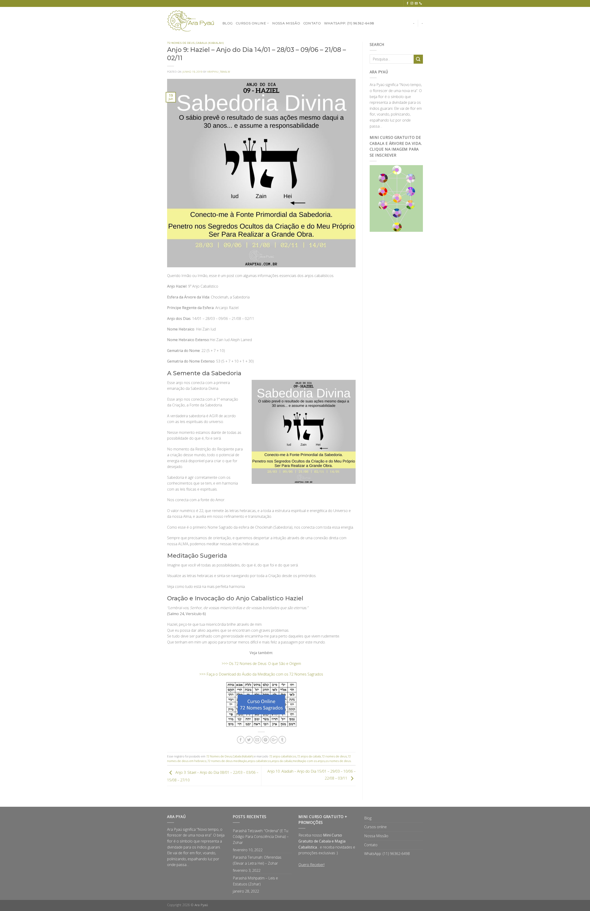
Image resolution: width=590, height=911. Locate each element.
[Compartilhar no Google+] (274, 740)
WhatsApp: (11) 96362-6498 (349, 23)
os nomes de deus (338, 761)
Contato (312, 23)
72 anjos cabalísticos (282, 756)
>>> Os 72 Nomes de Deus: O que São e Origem (261, 663)
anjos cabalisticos (259, 761)
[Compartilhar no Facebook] (241, 740)
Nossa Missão (286, 23)
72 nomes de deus (334, 756)
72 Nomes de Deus (181, 43)
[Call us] (420, 3)
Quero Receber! (311, 864)
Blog (227, 23)
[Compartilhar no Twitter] (249, 740)
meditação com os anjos (308, 761)
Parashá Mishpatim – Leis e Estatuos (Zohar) (255, 881)
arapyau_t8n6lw (218, 71)
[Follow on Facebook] (407, 3)
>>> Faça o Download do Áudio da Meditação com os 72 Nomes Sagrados (261, 674)
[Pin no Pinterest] (265, 740)
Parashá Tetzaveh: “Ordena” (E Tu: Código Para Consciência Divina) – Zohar (261, 836)
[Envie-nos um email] (416, 3)
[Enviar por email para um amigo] (257, 740)
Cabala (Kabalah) (210, 43)
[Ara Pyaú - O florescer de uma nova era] (191, 21)
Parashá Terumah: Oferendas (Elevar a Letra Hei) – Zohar (257, 860)
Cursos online (251, 23)
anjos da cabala (282, 761)
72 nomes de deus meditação (227, 761)
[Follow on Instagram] (411, 3)
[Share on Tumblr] (282, 740)
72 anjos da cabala (309, 756)
